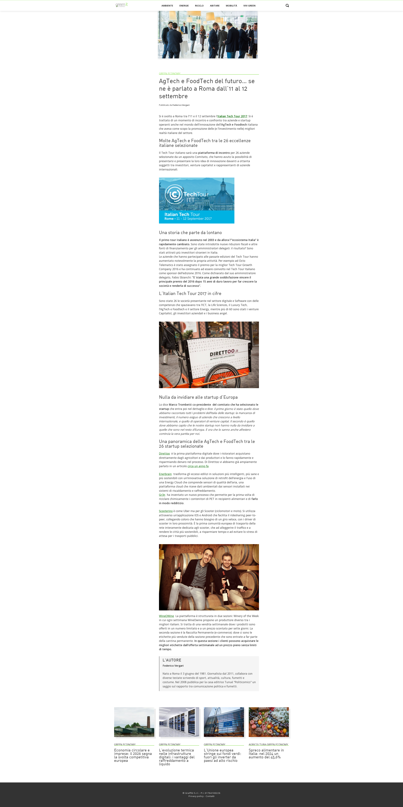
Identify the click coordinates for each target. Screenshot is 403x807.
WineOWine (166, 616)
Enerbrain (165, 474)
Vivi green (249, 5)
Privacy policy (196, 796)
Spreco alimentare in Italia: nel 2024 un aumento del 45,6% (266, 754)
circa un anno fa (198, 466)
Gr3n (162, 495)
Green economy (169, 73)
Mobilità (231, 5)
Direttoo (164, 453)
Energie (184, 5)
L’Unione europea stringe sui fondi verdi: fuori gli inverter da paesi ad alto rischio (222, 756)
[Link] (196, 225)
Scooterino (166, 511)
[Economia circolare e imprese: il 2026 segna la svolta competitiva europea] (134, 738)
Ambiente (167, 5)
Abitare (215, 5)
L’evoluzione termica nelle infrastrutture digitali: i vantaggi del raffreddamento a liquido (177, 757)
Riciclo (199, 5)
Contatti (210, 796)
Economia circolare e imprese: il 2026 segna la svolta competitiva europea (133, 756)
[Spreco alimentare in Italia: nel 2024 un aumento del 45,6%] (269, 738)
